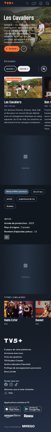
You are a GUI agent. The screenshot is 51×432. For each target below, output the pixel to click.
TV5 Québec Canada (13, 360)
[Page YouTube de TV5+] (16, 384)
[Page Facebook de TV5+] (6, 384)
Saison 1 (10, 69)
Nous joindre (10, 371)
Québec (10, 206)
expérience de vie (27, 199)
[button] (27, 3)
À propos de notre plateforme (17, 349)
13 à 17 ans (38, 192)
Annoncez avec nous (13, 353)
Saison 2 (24, 69)
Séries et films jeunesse (16, 191)
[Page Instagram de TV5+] (11, 384)
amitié (9, 199)
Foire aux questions (13, 357)
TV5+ (10, 393)
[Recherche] (47, 3)
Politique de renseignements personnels (22, 368)
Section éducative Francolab (17, 364)
